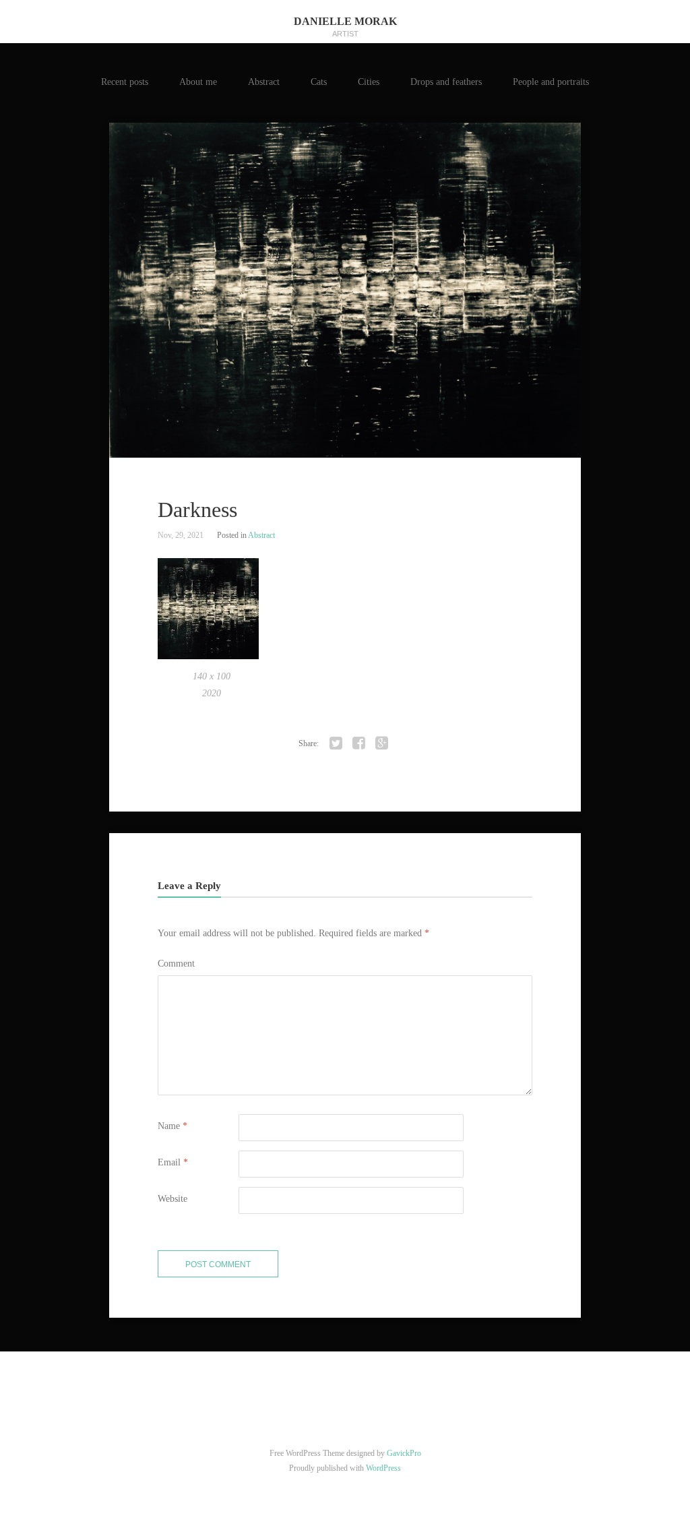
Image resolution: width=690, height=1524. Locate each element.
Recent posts (124, 82)
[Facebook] (359, 743)
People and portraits (551, 82)
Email (173, 1162)
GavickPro (404, 1453)
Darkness (197, 509)
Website (172, 1199)
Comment (176, 963)
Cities (368, 82)
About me (198, 82)
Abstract (264, 82)
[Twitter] (336, 743)
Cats (319, 82)
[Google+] (382, 743)
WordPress (383, 1468)
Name (172, 1126)
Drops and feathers (446, 82)
